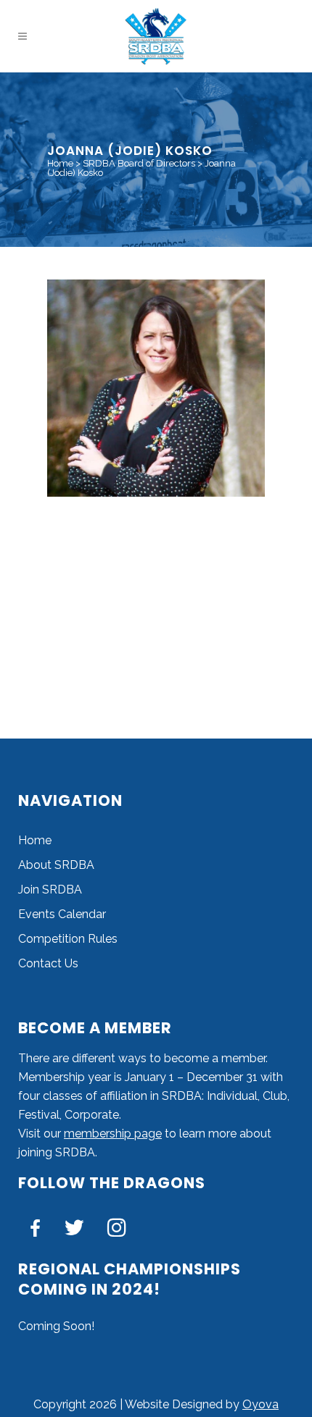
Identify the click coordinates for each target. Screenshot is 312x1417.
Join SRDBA (50, 889)
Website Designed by (183, 1404)
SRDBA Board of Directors (139, 163)
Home (60, 163)
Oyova (260, 1404)
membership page (113, 1133)
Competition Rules (68, 939)
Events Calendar (62, 914)
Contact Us (48, 963)
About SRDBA (56, 865)
